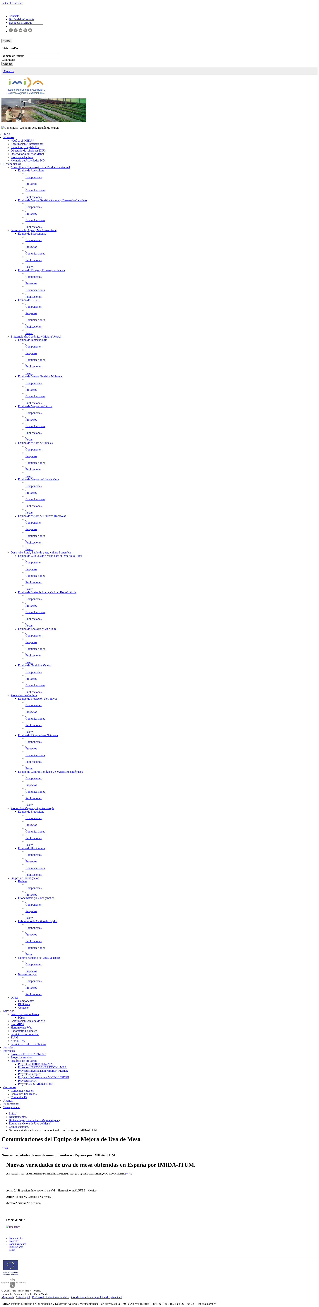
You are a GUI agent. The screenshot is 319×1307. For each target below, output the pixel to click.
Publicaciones (33, 197)
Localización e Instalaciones (27, 143)
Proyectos (31, 183)
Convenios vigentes (22, 1090)
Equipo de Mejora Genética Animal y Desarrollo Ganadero (52, 200)
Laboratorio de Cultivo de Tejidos (37, 921)
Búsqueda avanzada (20, 22)
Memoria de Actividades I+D (28, 160)
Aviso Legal (23, 1297)
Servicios (8, 1010)
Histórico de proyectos (24, 1060)
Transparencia (11, 1107)
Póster (29, 266)
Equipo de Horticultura (31, 848)
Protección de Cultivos (24, 695)
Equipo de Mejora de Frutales (35, 442)
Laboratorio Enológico (24, 1030)
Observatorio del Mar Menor (27, 153)
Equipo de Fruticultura (31, 811)
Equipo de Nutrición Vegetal (34, 665)
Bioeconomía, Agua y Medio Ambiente (33, 230)
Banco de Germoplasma (25, 1014)
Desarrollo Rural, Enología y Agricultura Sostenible (41, 552)
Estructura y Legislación (25, 147)
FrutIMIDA (17, 1024)
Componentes (33, 177)
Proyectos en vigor (21, 1057)
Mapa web (7, 1297)
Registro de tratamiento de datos (50, 1297)
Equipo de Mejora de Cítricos (35, 406)
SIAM (14, 1037)
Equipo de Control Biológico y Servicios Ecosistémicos (50, 771)
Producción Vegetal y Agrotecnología (32, 808)
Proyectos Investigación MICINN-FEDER (43, 1070)
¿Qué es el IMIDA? (22, 140)
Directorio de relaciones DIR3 (28, 150)
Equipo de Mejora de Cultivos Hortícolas (42, 515)
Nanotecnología (27, 974)
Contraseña (9, 59)
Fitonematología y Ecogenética (36, 898)
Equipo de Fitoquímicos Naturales (38, 735)
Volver (129, 1174)
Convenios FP (19, 1097)
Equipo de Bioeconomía (32, 233)
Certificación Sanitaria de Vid (28, 1020)
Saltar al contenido (12, 3)
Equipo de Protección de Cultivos (37, 698)
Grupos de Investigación (25, 878)
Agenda (8, 1100)
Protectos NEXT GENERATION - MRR (42, 1067)
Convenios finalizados (24, 1094)
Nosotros (8, 137)
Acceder (7, 63)
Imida (12, 1113)
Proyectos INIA (27, 1080)
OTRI (14, 997)
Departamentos (12, 163)
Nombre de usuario (13, 55)
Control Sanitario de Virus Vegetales (39, 957)
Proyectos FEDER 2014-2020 (35, 1064)
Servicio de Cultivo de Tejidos (28, 1044)
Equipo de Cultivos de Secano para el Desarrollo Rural (50, 555)
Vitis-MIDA (18, 1040)
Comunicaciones (35, 190)
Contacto (23, 1007)
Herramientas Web (21, 1027)
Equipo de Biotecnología (32, 339)
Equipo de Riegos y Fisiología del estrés (41, 270)
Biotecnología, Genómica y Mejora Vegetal (36, 336)
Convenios (9, 1087)
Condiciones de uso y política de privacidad (96, 1297)
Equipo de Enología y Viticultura (37, 628)
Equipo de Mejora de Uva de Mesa (38, 479)
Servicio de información (25, 1034)
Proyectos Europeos (29, 1074)
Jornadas (8, 1047)
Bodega (22, 881)
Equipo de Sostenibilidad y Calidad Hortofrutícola (47, 592)
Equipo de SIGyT (28, 300)
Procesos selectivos (22, 157)
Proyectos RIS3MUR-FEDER (36, 1084)
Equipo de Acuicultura (31, 170)
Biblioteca (24, 1004)
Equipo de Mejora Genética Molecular (40, 376)
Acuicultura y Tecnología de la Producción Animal (40, 167)
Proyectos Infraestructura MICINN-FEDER (43, 1077)
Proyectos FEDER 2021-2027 (28, 1054)
